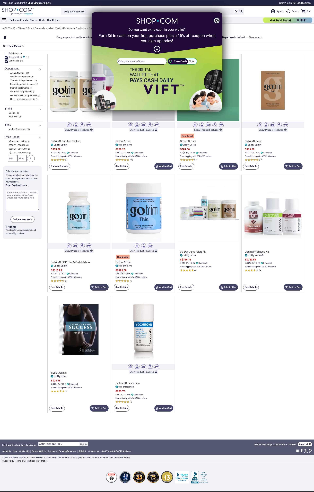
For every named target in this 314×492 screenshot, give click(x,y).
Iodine (51, 28)
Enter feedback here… (17, 185)
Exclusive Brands (18, 20)
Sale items (15, 53)
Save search (255, 37)
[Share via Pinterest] (310, 451)
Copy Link (305, 444)
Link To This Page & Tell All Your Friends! (275, 445)
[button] (68, 451)
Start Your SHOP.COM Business (295, 3)
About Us (6, 451)
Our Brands (40, 28)
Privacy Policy (8, 461)
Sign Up (83, 444)
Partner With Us (39, 451)
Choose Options (58, 167)
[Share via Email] (297, 451)
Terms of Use (22, 461)
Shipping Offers (25, 28)
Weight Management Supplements (72, 28)
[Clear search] (236, 11)
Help (15, 451)
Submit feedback (22, 219)
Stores (33, 20)
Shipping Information (38, 461)
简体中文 (82, 451)
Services (52, 451)
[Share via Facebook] (302, 451)
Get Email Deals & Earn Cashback (19, 445)
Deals (42, 20)
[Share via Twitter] (306, 451)
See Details (121, 167)
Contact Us (24, 451)
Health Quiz (53, 20)
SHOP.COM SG (9, 28)
